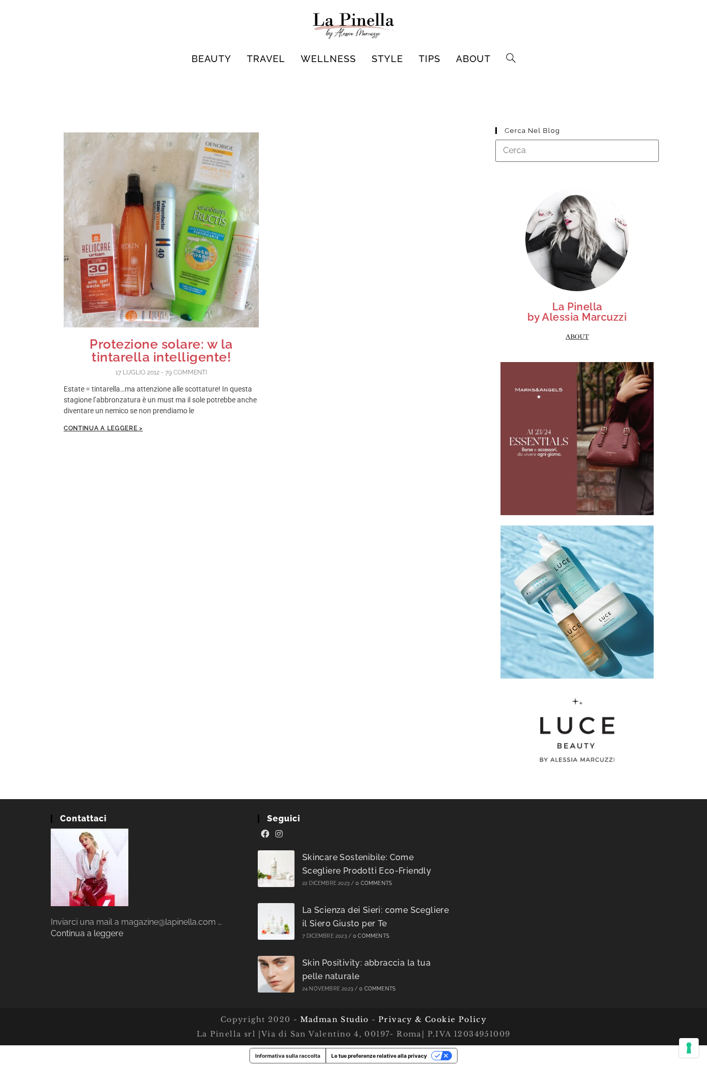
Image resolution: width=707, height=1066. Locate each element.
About (577, 337)
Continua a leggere (87, 933)
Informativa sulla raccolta (287, 1056)
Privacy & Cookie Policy (432, 1019)
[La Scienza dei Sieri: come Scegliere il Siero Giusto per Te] (276, 921)
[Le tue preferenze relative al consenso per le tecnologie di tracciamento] (689, 1048)
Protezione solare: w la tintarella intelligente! (161, 350)
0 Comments (374, 883)
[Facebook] (265, 834)
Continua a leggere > (103, 428)
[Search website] (511, 59)
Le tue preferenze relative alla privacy (379, 1056)
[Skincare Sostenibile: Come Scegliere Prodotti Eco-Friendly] (276, 868)
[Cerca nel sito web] (577, 150)
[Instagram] (279, 834)
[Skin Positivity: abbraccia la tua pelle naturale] (276, 974)
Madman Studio (333, 1019)
